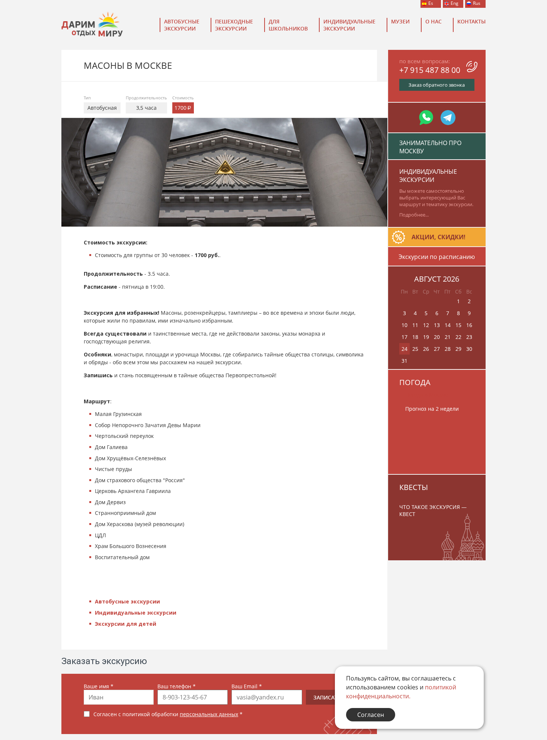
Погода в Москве (426, 394)
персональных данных (209, 714)
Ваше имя (98, 686)
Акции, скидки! (439, 237)
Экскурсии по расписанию (437, 256)
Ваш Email (246, 686)
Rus (476, 3)
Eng (454, 3)
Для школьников (288, 25)
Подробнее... (414, 214)
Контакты (471, 21)
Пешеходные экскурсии (234, 25)
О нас (433, 21)
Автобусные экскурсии (181, 25)
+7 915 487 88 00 (429, 70)
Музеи (400, 21)
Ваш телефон (176, 686)
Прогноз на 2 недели (432, 408)
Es (430, 3)
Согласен (370, 715)
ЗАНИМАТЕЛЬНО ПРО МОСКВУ (430, 147)
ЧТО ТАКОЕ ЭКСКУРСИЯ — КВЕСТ (433, 510)
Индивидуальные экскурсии (349, 25)
